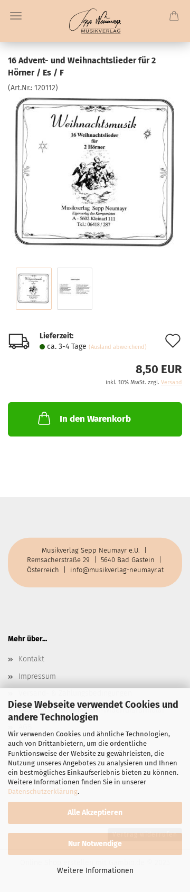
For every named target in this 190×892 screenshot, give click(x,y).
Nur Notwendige (95, 843)
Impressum (37, 676)
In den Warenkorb (95, 418)
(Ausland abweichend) (118, 347)
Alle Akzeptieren (95, 812)
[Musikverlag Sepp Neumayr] (95, 21)
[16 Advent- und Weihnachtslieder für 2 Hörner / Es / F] (95, 171)
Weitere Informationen (95, 870)
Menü (16, 16)
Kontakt (31, 658)
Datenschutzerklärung (43, 791)
